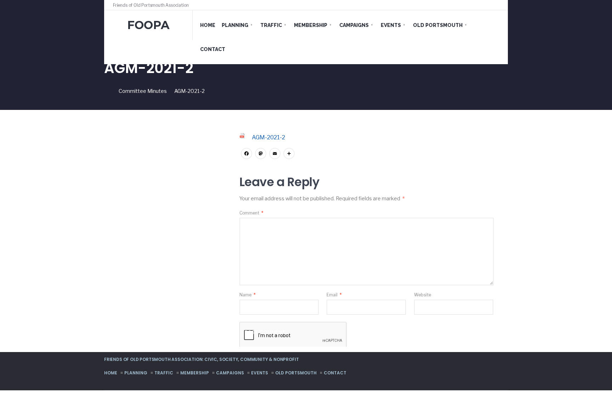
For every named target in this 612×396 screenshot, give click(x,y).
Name (247, 294)
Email (334, 294)
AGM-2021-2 (268, 137)
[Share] (289, 154)
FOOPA (148, 25)
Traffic (271, 25)
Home (207, 25)
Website (422, 294)
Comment (251, 213)
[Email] (275, 154)
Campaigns (354, 25)
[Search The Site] (497, 5)
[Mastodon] (261, 154)
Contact (212, 49)
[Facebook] (484, 5)
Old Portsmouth (438, 25)
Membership (310, 25)
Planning (235, 25)
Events (391, 25)
